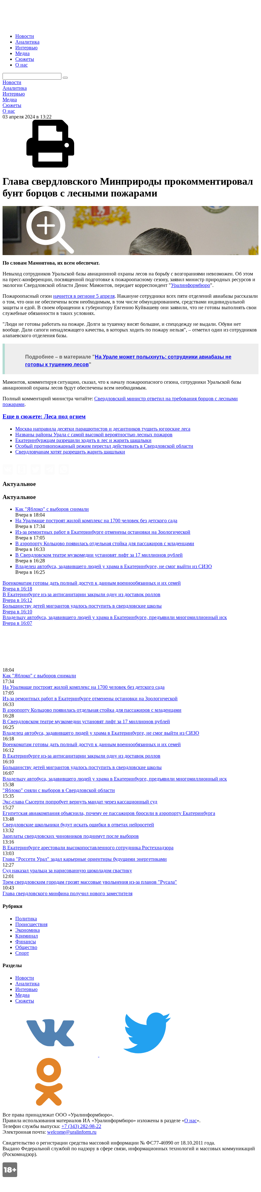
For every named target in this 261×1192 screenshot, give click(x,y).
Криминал (26, 936)
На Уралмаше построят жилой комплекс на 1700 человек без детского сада (96, 520)
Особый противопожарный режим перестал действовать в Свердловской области (104, 446)
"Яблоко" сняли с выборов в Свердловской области (59, 790)
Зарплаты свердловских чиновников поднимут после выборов (71, 836)
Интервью (26, 47)
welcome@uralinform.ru (71, 1132)
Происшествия (31, 924)
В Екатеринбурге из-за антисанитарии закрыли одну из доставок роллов (81, 756)
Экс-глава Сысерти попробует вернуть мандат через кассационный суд (80, 801)
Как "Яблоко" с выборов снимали (52, 509)
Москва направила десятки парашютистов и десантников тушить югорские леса (102, 429)
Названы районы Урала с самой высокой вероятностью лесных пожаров (94, 434)
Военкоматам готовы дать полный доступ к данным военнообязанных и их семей (92, 744)
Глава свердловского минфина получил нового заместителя (67, 893)
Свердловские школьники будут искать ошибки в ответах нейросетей (78, 824)
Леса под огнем (44, 416)
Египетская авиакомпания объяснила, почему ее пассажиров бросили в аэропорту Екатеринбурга (109, 813)
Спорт (22, 953)
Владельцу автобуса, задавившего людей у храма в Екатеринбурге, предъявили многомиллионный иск (115, 779)
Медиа (22, 53)
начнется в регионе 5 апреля (84, 296)
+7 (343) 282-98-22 (81, 1126)
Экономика (27, 930)
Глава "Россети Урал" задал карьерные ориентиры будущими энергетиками (85, 859)
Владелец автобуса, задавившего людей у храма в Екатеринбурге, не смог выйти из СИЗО (113, 566)
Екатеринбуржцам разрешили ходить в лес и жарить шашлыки (83, 440)
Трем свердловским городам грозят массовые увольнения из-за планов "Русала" (90, 882)
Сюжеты (24, 59)
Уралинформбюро (190, 285)
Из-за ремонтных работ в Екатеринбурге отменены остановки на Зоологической (102, 532)
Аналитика (27, 42)
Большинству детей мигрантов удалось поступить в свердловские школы (82, 767)
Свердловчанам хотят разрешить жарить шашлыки (70, 451)
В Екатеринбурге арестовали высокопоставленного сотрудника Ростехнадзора (88, 847)
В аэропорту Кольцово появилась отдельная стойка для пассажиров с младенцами (104, 543)
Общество (26, 947)
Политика (26, 918)
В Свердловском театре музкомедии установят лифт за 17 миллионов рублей (99, 555)
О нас (21, 65)
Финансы (25, 941)
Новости (24, 36)
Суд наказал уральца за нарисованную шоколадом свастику (67, 870)
